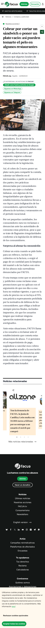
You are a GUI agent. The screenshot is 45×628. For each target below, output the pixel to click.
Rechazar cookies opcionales (15, 615)
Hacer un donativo (22, 485)
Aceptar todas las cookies (14, 624)
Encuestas (22, 551)
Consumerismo (23, 510)
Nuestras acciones (22, 502)
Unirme (24, 4)
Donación (35, 4)
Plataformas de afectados (22, 547)
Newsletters (22, 514)
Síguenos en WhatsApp (12, 89)
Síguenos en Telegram (12, 92)
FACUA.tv (22, 506)
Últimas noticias (22, 498)
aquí (13, 606)
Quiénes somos (22, 582)
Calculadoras (22, 569)
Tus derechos (22, 562)
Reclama (22, 565)
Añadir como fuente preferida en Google (19, 85)
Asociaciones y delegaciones (22, 586)
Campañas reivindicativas (22, 543)
